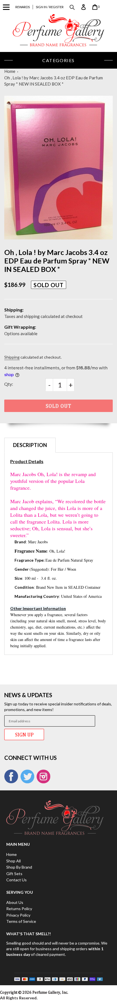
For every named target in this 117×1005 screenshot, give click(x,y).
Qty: (8, 384)
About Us (14, 902)
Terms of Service (21, 921)
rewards (22, 7)
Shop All (13, 860)
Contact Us (16, 879)
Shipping (12, 357)
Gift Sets (14, 873)
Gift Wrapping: (20, 327)
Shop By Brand (19, 867)
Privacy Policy (18, 915)
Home (9, 71)
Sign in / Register (50, 7)
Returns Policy (19, 908)
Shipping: (14, 309)
